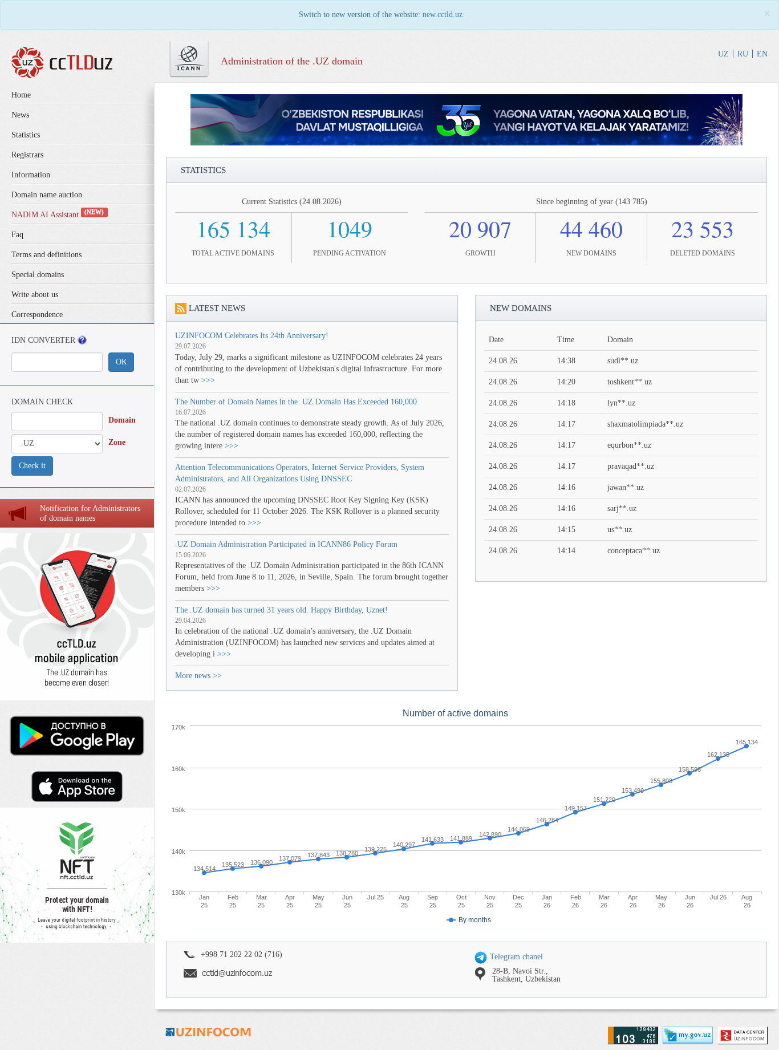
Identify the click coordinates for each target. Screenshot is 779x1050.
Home (21, 95)
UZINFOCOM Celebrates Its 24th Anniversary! (251, 335)
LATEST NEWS (217, 308)
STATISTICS (203, 170)
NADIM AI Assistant (57, 214)
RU (742, 54)
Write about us (34, 294)
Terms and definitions (46, 254)
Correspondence (37, 314)
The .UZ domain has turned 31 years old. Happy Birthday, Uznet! (281, 610)
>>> (208, 380)
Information (30, 175)
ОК (121, 362)
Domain (122, 420)
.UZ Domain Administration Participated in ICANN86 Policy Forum (286, 544)
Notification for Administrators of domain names (90, 513)
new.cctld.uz (442, 14)
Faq (17, 234)
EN (762, 54)
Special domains (37, 274)
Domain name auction (46, 194)
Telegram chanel (515, 956)
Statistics (25, 135)
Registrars (27, 155)
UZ (723, 54)
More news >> (198, 675)
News (20, 115)
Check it (32, 465)
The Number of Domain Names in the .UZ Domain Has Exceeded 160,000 (296, 402)
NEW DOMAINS (520, 308)
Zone (116, 442)
